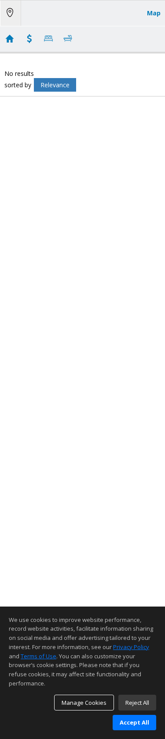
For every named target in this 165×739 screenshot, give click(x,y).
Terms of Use (38, 656)
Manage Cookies (84, 703)
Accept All (134, 722)
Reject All (137, 703)
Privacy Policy (131, 647)
